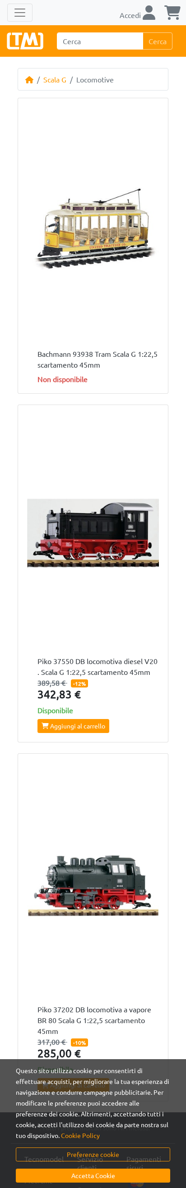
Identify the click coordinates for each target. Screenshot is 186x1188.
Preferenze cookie (93, 1154)
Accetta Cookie (93, 1175)
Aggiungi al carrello (77, 726)
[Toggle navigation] (20, 13)
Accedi (131, 14)
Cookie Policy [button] (80, 1135)
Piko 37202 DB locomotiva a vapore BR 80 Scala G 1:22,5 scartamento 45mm (94, 1020)
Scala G (54, 79)
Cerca (158, 41)
